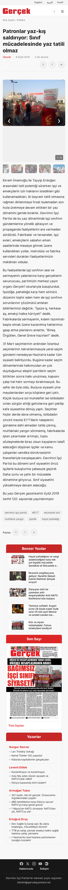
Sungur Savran (19, 747)
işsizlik (32, 518)
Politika (21, 19)
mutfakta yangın (14, 518)
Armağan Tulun (19, 790)
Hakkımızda (26, 868)
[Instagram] (34, 863)
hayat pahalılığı (50, 518)
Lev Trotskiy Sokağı (23, 751)
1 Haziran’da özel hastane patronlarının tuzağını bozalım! (33, 839)
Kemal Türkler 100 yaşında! (27, 755)
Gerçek (7, 56)
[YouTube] (40, 863)
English (38, 2)
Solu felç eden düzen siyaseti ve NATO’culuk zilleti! (30, 777)
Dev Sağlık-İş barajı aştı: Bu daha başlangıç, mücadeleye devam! (30, 825)
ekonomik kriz (52, 512)
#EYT (35, 512)
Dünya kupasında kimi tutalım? (29, 782)
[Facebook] (21, 863)
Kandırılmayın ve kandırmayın (28, 771)
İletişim (44, 868)
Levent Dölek (18, 767)
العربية (50, 2)
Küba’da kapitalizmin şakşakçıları (30, 759)
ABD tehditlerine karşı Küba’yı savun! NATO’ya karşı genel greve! (32, 803)
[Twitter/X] (27, 863)
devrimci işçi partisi (16, 512)
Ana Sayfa (8, 19)
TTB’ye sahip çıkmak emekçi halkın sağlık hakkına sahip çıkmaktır (35, 832)
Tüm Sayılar (16, 725)
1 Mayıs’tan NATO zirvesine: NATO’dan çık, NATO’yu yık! (33, 810)
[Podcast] (46, 863)
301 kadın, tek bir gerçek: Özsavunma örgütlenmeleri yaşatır (33, 797)
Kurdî (60, 2)
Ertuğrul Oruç (18, 819)
